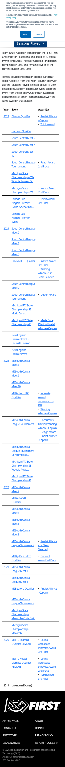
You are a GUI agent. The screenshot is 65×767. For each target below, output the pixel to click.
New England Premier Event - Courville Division (21, 339)
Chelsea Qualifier (21, 116)
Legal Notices (11, 743)
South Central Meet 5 (23, 138)
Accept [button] (25, 34)
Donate (40, 728)
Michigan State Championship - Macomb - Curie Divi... (23, 614)
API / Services (10, 721)
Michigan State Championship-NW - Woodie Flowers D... (23, 177)
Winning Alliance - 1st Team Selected (46, 273)
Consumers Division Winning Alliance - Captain (47, 424)
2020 (6, 640)
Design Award (48, 294)
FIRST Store (9, 735)
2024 (6, 228)
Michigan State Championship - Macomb (20, 629)
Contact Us (9, 728)
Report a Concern (46, 743)
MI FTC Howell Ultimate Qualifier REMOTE (21, 662)
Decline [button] (39, 34)
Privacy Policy (44, 735)
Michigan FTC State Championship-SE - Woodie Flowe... (22, 465)
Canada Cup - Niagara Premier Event (21, 218)
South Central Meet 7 (23, 145)
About (39, 721)
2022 (6, 487)
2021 (6, 567)
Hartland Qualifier (21, 131)
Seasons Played (29, 43)
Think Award (47, 124)
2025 (6, 116)
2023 (6, 361)
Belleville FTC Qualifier (23, 261)
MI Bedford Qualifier (23, 588)
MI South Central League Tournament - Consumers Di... (23, 451)
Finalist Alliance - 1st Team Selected (47, 545)
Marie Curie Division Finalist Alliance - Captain (47, 324)
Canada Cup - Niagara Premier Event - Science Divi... (23, 203)
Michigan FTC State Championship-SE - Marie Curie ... (22, 309)
